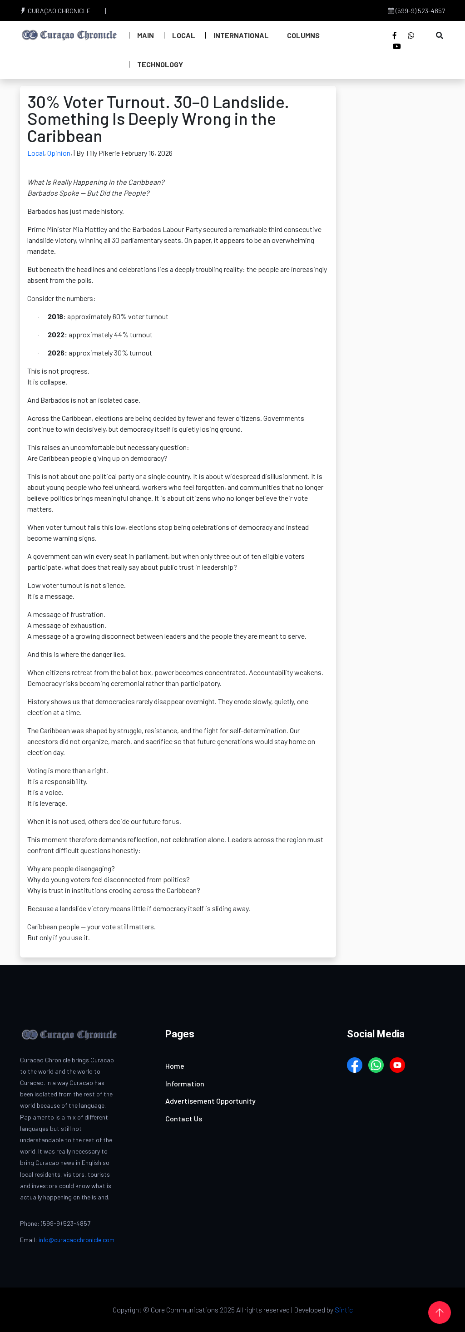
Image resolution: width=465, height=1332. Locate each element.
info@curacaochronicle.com (76, 1239)
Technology (160, 64)
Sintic (344, 1309)
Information (184, 1083)
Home (174, 1065)
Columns (303, 35)
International (241, 35)
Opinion (58, 152)
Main (145, 35)
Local (183, 35)
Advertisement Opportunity (210, 1100)
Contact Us (183, 1118)
